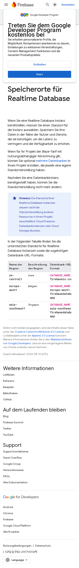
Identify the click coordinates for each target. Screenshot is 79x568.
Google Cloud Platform (17, 525)
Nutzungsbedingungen (17, 545)
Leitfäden (9, 374)
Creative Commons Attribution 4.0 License (39, 331)
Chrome (8, 513)
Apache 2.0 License (43, 335)
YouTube (8, 434)
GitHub (7, 399)
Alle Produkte (11, 531)
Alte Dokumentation (15, 482)
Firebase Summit (13, 422)
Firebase (8, 519)
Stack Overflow (12, 457)
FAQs (6, 476)
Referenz (8, 381)
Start (39, 74)
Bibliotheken (10, 393)
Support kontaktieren (16, 451)
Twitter (7, 428)
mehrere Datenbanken (51, 161)
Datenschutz (43, 545)
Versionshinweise (13, 470)
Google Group (12, 464)
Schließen (39, 64)
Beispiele (8, 387)
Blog (5, 416)
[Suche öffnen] (47, 4)
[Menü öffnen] (6, 4)
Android (8, 507)
